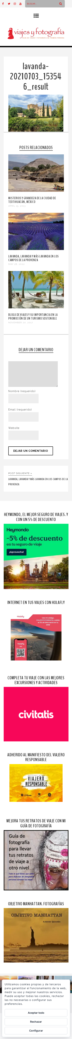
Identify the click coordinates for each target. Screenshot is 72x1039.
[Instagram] (16, 3)
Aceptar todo (36, 1012)
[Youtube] (22, 3)
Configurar (36, 1030)
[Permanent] (36, 190)
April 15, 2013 (16, 206)
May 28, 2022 (16, 264)
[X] (10, 3)
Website (13, 427)
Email (20, 409)
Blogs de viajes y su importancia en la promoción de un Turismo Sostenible (33, 316)
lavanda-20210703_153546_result (35, 76)
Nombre (22, 391)
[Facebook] (5, 3)
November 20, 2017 (20, 322)
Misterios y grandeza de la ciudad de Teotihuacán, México (32, 200)
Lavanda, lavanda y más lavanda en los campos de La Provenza (33, 258)
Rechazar (36, 1021)
